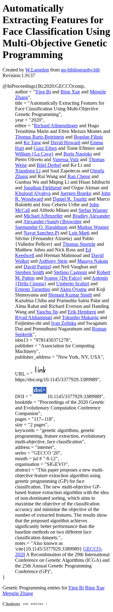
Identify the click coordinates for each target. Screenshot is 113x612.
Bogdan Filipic (88, 137)
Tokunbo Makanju (80, 317)
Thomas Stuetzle (78, 244)
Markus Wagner (93, 227)
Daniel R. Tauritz (70, 199)
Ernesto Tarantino (32, 289)
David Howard (65, 142)
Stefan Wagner (93, 210)
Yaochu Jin (47, 311)
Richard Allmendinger (56, 125)
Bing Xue (70, 91)
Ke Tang (32, 142)
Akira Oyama (73, 289)
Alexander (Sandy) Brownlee (52, 221)
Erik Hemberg (82, 311)
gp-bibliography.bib (80, 69)
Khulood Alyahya (33, 193)
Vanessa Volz (65, 159)
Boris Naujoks (77, 153)
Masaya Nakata (92, 261)
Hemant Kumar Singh (70, 295)
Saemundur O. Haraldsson (41, 227)
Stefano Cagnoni (70, 272)
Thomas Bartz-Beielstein (39, 137)
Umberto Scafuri (72, 283)
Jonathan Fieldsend (43, 187)
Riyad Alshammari (33, 317)
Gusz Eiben (45, 148)
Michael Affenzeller (43, 216)
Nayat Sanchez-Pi (41, 232)
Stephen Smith (29, 272)
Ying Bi (43, 91)
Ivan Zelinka (63, 323)
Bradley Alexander (91, 216)
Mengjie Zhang (18, 593)
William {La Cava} (34, 153)
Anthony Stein (53, 261)
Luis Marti (79, 232)
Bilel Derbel (49, 165)
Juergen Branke (75, 193)
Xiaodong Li (27, 170)
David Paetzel (37, 266)
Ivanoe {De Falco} (63, 278)
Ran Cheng (78, 176)
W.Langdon (37, 69)
